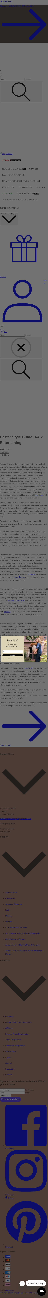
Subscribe (12, 655)
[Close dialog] (45, 638)
